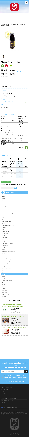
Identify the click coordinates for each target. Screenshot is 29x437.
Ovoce (3, 249)
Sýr (2, 282)
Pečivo (3, 253)
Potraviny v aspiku (6, 262)
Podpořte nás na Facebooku (10, 407)
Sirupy (21, 24)
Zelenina (4, 296)
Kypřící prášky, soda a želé (8, 225)
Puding (3, 266)
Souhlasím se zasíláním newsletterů (15, 375)
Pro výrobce (4, 389)
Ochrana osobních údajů (7, 400)
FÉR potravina (4, 24)
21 (2, 66)
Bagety (3, 198)
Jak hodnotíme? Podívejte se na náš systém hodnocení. (14, 151)
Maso (3, 229)
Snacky (3, 278)
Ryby (3, 270)
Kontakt (3, 394)
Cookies (3, 402)
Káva (3, 219)
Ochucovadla (5, 245)
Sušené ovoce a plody (7, 280)
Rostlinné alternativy (6, 268)
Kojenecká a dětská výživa (8, 221)
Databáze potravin (13, 24)
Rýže (3, 272)
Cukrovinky (4, 202)
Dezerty (4, 209)
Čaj (2, 204)
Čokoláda (4, 206)
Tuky (3, 286)
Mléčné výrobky (6, 231)
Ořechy (3, 247)
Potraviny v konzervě (7, 264)
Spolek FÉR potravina (6, 387)
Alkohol (3, 196)
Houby (3, 217)
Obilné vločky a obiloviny (7, 243)
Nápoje (3, 241)
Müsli (3, 239)
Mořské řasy (5, 233)
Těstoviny (4, 284)
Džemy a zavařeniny (6, 211)
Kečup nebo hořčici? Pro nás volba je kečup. (14, 327)
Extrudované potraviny (7, 213)
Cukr (3, 200)
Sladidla (3, 276)
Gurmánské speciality (7, 215)
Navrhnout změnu (6, 181)
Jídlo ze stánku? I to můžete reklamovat (13, 316)
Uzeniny (3, 288)
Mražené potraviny (6, 237)
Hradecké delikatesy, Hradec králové (18, 71)
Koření (3, 223)
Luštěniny (4, 227)
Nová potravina (10, 192)
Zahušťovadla (5, 292)
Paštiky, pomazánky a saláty (8, 251)
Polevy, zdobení (5, 255)
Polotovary (4, 257)
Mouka (3, 235)
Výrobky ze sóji (5, 290)
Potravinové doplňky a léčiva (8, 260)
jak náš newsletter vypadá (17, 381)
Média (2, 391)
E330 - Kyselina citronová (9, 101)
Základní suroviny (6, 294)
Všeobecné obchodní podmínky (9, 398)
